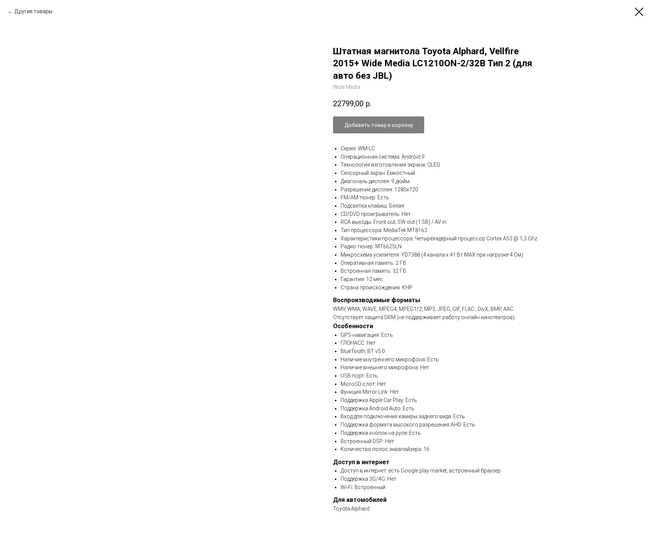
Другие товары (33, 11)
